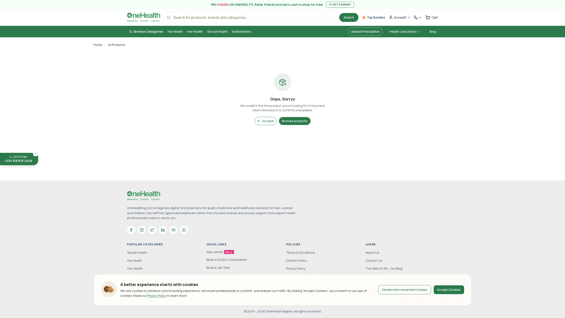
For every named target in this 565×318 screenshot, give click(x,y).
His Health (175, 31)
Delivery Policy (296, 260)
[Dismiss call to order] (35, 153)
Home (98, 45)
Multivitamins (241, 31)
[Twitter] (152, 230)
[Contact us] (418, 17)
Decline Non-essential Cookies (404, 290)
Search (349, 17)
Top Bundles (373, 17)
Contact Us (373, 260)
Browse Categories (148, 31)
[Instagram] (142, 230)
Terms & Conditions (300, 252)
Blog (432, 31)
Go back (268, 121)
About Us (372, 252)
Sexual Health (217, 31)
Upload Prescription (365, 31)
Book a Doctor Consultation (227, 259)
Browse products (294, 121)
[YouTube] (173, 230)
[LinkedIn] (163, 230)
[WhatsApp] (184, 230)
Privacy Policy (156, 295)
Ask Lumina (220, 252)
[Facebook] (131, 230)
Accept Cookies (449, 290)
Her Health (195, 31)
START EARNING (340, 4)
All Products (116, 45)
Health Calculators (403, 31)
